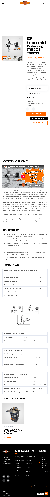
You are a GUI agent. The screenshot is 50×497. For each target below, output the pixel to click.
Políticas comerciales (31, 488)
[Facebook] (3, 476)
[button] (3, 3)
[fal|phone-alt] (40, 462)
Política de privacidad (39, 486)
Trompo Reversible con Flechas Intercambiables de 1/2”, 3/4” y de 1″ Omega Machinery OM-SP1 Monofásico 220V (13, 431)
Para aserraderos (30, 456)
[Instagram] (8, 476)
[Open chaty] (46, 493)
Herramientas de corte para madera (19, 461)
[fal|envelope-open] (40, 471)
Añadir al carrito (35, 114)
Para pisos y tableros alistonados (29, 461)
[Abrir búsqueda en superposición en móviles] (43, 3)
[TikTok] (3, 480)
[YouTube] (8, 480)
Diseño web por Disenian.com (6, 493)
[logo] (25, 3)
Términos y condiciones (23, 486)
